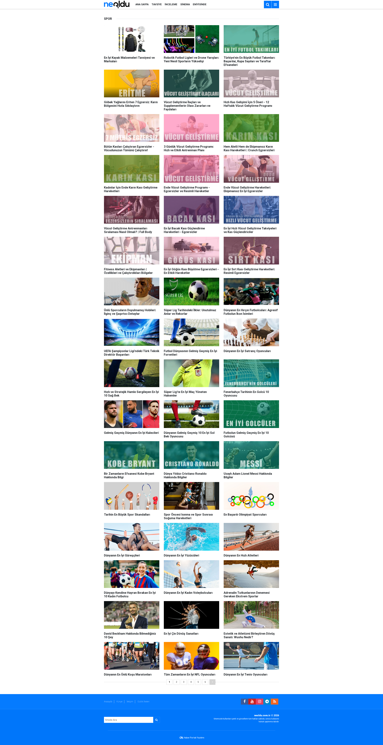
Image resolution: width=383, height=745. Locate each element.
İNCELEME (171, 4)
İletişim (130, 701)
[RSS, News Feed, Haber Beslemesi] (274, 702)
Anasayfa (108, 701)
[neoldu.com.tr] (116, 4)
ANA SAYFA (142, 4)
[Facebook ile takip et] (244, 702)
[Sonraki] (212, 682)
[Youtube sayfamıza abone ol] (252, 702)
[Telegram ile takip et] (267, 702)
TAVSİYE (157, 4)
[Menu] (275, 5)
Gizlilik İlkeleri (143, 701)
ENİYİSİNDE (199, 4)
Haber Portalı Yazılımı (194, 737)
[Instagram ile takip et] (259, 702)
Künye (119, 701)
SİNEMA (185, 4)
